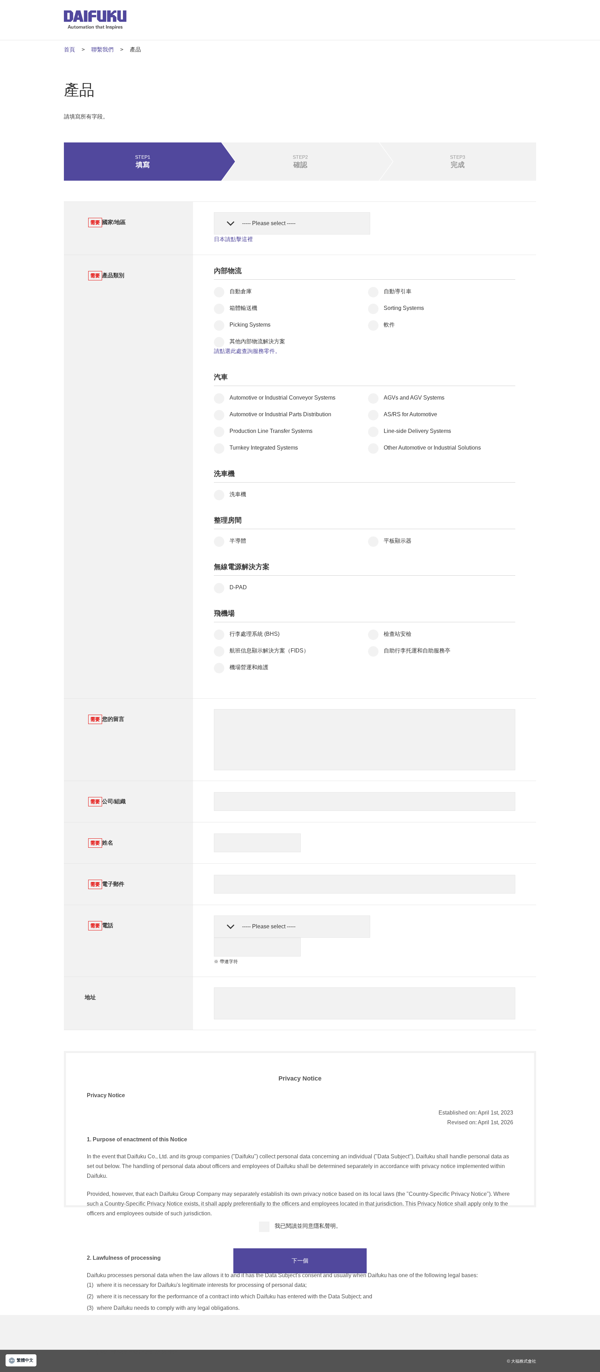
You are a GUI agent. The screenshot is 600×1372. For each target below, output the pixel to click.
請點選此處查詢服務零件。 (247, 351)
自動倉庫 (241, 291)
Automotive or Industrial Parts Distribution (280, 414)
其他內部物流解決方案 (257, 341)
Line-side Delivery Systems (417, 431)
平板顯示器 (397, 541)
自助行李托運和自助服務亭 (417, 651)
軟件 (389, 325)
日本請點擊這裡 (233, 239)
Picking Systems (250, 325)
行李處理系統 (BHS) (255, 634)
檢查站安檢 (397, 634)
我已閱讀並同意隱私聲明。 (308, 1226)
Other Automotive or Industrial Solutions (432, 448)
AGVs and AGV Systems (414, 398)
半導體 (238, 541)
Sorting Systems (404, 308)
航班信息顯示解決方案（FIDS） (269, 651)
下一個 (300, 1261)
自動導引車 (397, 291)
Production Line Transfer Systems (271, 431)
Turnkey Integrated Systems (264, 448)
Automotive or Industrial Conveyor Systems (282, 398)
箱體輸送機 (243, 308)
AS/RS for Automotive (410, 414)
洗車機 (238, 494)
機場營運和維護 (249, 667)
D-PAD (238, 587)
